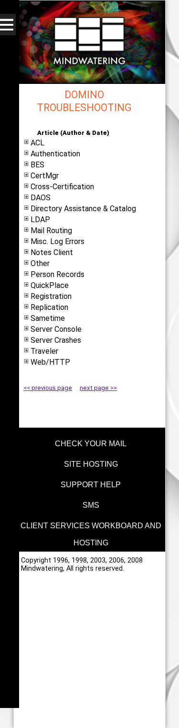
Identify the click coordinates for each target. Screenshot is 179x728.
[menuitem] (89, 442)
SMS (91, 505)
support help (91, 485)
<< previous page (47, 387)
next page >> (98, 387)
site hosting (91, 464)
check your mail (90, 444)
